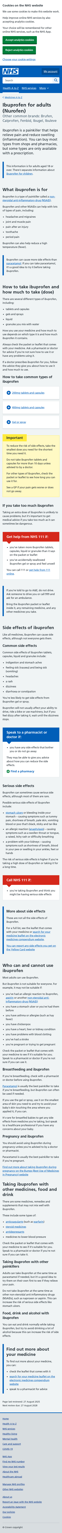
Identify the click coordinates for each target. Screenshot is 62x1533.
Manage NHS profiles (14, 1484)
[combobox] (27, 80)
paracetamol (13, 263)
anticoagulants (14, 1221)
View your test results (14, 1466)
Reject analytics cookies (19, 50)
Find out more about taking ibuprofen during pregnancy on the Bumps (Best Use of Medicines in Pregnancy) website (31, 1170)
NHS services (29, 88)
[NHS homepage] (10, 71)
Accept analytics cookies (19, 39)
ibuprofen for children (19, 173)
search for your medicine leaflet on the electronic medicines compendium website (28, 935)
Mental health (10, 1438)
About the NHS (10, 1471)
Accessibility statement (14, 1507)
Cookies (7, 1517)
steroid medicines (16, 1226)
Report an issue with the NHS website (22, 1502)
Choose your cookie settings (19, 59)
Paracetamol (10, 1086)
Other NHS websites (13, 1489)
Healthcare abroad (12, 1476)
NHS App (7, 1456)
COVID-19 (8, 1449)
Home (6, 1418)
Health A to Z (10, 1423)
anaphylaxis (36, 829)
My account (50, 71)
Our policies (9, 1512)
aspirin (10, 997)
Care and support (12, 1444)
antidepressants (15, 1231)
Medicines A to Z (13, 97)
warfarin (39, 1221)
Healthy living (10, 1433)
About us (7, 1496)
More (44, 89)
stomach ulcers (14, 812)
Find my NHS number (14, 1461)
